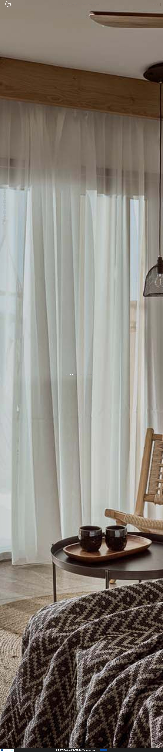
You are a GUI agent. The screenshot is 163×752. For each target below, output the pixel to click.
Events (77, 4)
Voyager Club (97, 4)
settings (93, 750)
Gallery (90, 4)
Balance (84, 4)
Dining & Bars (70, 4)
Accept (103, 750)
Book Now (155, 4)
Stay (63, 4)
